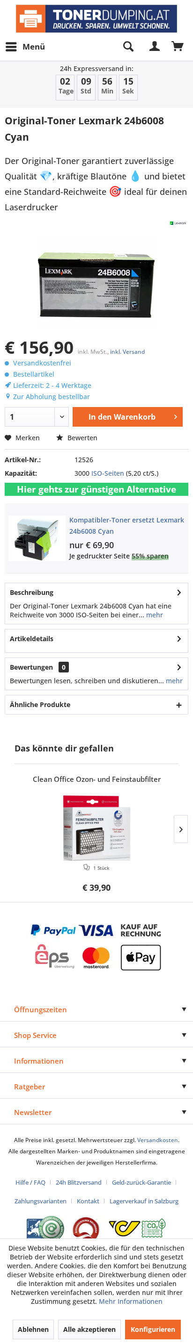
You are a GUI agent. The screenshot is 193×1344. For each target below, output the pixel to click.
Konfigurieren (153, 1329)
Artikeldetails (31, 638)
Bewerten (81, 437)
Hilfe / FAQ (30, 1182)
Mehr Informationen (131, 1301)
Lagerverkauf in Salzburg (144, 1201)
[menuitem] (25, 46)
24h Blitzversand (79, 1182)
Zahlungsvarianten (41, 1201)
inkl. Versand (127, 352)
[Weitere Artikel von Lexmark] (178, 223)
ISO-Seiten (107, 473)
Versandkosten (157, 1140)
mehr (153, 614)
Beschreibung (31, 592)
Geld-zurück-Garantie (141, 1182)
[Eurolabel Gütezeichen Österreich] (45, 1229)
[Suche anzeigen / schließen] (128, 46)
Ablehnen (33, 1329)
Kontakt (88, 1201)
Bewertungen (31, 667)
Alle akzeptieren (89, 1329)
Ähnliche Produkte (40, 704)
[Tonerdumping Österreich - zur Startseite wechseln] (96, 19)
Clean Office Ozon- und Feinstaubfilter (97, 779)
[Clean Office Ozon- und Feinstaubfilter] (96, 828)
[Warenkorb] (178, 46)
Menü (33, 46)
